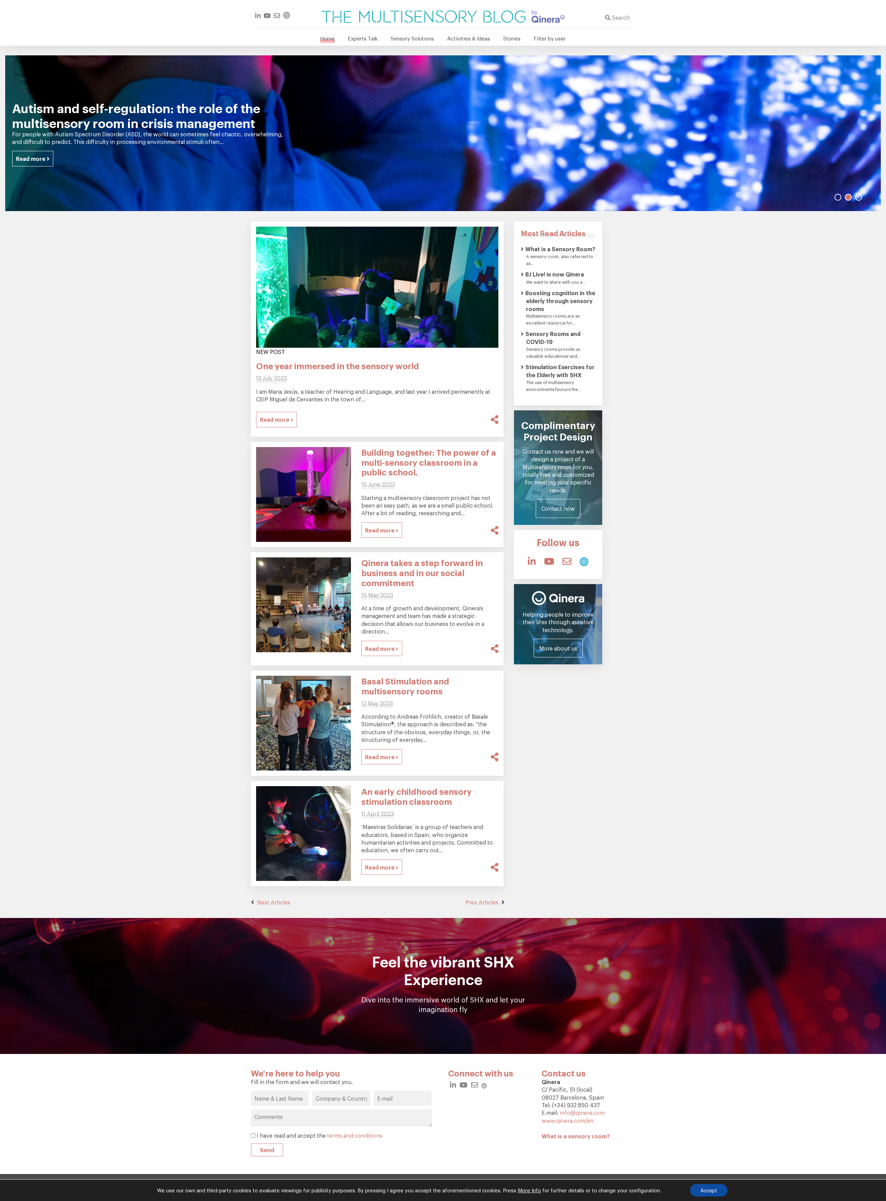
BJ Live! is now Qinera (554, 274)
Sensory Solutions (412, 38)
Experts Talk (363, 38)
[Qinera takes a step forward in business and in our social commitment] (303, 603)
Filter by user (550, 38)
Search (620, 16)
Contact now (558, 508)
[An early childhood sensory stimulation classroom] (303, 832)
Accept (708, 1190)
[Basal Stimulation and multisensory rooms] (303, 721)
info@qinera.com (582, 1112)
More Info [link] (529, 1190)
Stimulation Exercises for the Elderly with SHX (560, 371)
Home (327, 38)
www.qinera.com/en (568, 1120)
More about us (558, 648)
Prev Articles (482, 902)
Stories (512, 38)
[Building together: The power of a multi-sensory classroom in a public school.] (303, 493)
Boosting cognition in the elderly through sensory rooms (560, 300)
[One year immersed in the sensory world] (377, 285)
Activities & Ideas (468, 38)
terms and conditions (354, 1135)
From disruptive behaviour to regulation (131, 115)
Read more (31, 151)
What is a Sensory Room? (560, 249)
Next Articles (273, 902)
